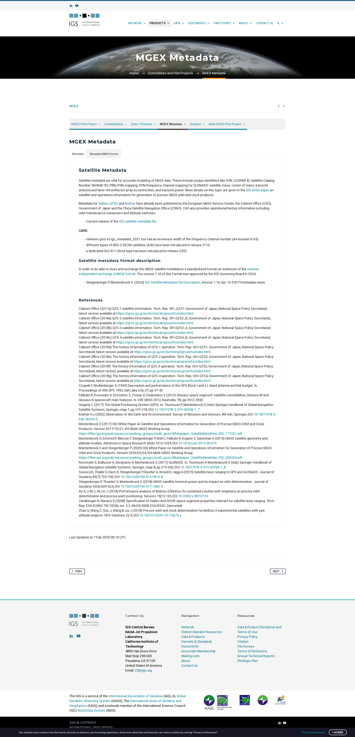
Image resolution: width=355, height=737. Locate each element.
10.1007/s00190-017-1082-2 (142, 486)
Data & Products (193, 637)
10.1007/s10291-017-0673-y (160, 515)
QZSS (113, 203)
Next (276, 571)
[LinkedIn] (71, 5)
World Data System (91, 710)
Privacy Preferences (313, 732)
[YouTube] (77, 5)
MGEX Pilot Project (84, 124)
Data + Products (141, 124)
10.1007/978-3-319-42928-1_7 (177, 409)
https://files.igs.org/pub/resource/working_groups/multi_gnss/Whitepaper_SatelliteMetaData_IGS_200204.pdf (160, 458)
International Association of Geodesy (136, 696)
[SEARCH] (280, 23)
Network (135, 23)
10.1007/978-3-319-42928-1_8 (203, 467)
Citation (243, 641)
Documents (197, 23)
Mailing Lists (190, 656)
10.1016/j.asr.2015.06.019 (197, 443)
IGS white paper (257, 190)
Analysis (195, 124)
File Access (245, 646)
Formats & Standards (196, 641)
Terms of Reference (252, 651)
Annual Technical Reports (256, 656)
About (243, 23)
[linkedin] (71, 636)
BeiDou (130, 203)
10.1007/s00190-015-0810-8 (142, 477)
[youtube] (78, 636)
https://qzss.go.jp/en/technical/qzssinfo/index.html (154, 313)
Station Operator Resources (201, 632)
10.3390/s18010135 (193, 496)
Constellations (113, 124)
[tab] (78, 154)
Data (176, 23)
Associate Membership (198, 651)
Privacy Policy (247, 637)
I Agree (337, 732)
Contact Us (264, 23)
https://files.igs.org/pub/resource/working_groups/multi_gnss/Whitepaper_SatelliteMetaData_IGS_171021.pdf (160, 434)
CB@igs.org (143, 670)
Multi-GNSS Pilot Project (225, 124)
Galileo (103, 203)
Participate (222, 23)
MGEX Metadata (171, 124)
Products (158, 23)
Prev (78, 571)
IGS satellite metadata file (137, 221)
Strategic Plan (247, 661)
